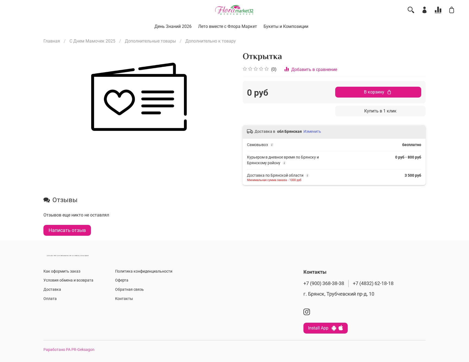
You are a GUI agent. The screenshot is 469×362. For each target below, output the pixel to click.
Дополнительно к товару (210, 41)
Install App (320, 328)
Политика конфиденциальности (143, 271)
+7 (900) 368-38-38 (323, 283)
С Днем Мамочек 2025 (92, 41)
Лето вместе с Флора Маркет (227, 26)
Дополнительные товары (150, 41)
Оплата (50, 298)
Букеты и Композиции (286, 26)
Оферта (121, 280)
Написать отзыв (67, 230)
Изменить (312, 131)
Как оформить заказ (61, 271)
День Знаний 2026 (173, 26)
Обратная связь (129, 289)
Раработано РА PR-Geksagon (68, 349)
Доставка (52, 289)
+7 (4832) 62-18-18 (373, 283)
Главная (51, 41)
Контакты (124, 298)
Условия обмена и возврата (68, 280)
